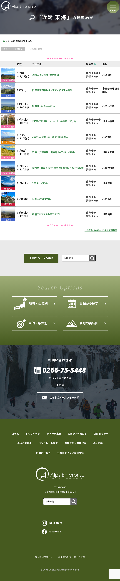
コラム (15, 433)
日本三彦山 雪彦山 (41, 198)
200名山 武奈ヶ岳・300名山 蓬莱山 (51, 136)
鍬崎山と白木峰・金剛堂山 (46, 74)
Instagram (55, 522)
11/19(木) (22, 198)
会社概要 (98, 443)
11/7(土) (23, 152)
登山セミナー (101, 433)
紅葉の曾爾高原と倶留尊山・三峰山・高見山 (54, 152)
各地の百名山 (89, 323)
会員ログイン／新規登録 (70, 452)
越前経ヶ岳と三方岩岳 (43, 105)
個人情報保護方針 (44, 557)
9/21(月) (23, 74)
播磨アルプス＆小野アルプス (46, 214)
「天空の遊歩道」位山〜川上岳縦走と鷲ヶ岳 (55, 121)
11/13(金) (23, 167)
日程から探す (89, 303)
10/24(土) (23, 121)
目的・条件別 (38, 323)
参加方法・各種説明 (75, 443)
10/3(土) (21, 90)
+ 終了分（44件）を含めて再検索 (101, 230)
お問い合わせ (43, 452)
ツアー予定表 (54, 433)
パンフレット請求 (48, 443)
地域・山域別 (38, 303)
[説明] (95, 64)
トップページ (33, 433)
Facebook (54, 531)
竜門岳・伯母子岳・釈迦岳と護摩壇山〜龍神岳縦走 (58, 167)
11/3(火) (23, 136)
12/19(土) (23, 214)
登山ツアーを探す (77, 433)
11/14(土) (22, 183)
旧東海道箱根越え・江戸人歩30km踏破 (52, 90)
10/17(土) (23, 105)
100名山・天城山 (40, 183)
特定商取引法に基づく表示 (71, 557)
